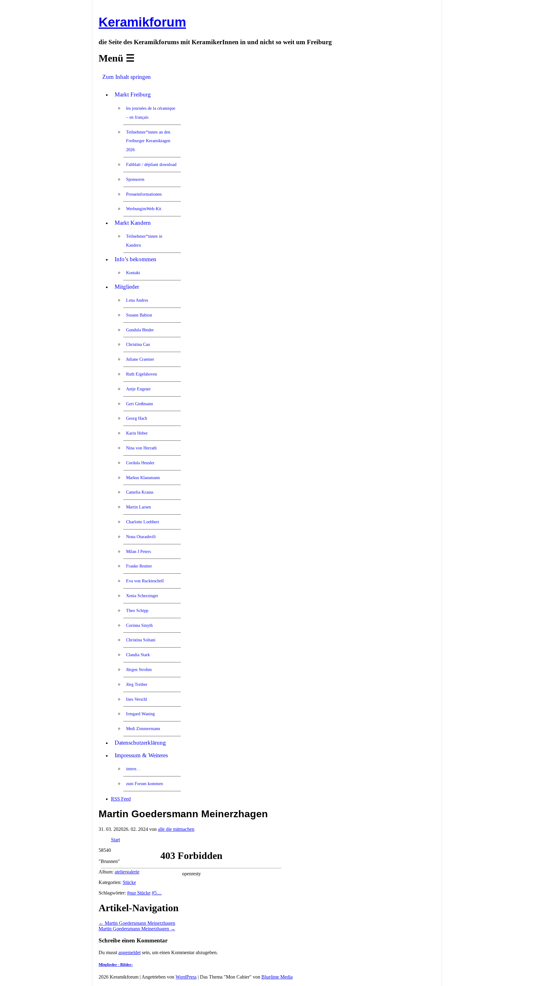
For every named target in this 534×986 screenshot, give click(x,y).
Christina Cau (138, 344)
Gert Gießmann (139, 403)
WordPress (186, 977)
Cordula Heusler (140, 462)
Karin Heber (137, 433)
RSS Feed (121, 798)
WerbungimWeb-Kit (143, 208)
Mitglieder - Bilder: (116, 964)
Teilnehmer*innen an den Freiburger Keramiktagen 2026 (148, 141)
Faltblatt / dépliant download (151, 164)
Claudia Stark (138, 654)
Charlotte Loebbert (142, 521)
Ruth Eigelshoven (141, 374)
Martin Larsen (138, 506)
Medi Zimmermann (143, 728)
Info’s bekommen (135, 259)
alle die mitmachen (176, 829)
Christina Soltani (140, 639)
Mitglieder (127, 286)
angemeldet (129, 952)
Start (115, 839)
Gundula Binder (140, 329)
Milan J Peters (138, 551)
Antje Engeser (138, 388)
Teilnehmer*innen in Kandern (144, 241)
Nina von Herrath (141, 447)
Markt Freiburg (133, 94)
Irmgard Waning (140, 713)
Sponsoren (135, 179)
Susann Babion (139, 314)
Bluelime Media (277, 977)
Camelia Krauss (139, 492)
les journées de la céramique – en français (150, 113)
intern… (133, 768)
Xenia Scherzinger (142, 595)
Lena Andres (137, 300)
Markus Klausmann (143, 477)
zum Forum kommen (144, 783)
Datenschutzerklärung (140, 742)
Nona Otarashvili (141, 536)
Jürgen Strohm (139, 669)
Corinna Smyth (139, 625)
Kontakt (133, 272)
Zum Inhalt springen (126, 77)
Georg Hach (136, 418)
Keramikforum (142, 22)
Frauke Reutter (139, 565)
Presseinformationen (144, 194)
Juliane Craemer (140, 359)
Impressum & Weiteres (141, 755)
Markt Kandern (133, 222)
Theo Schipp (137, 610)
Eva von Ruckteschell (145, 580)
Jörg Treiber (136, 684)
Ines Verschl (136, 699)
